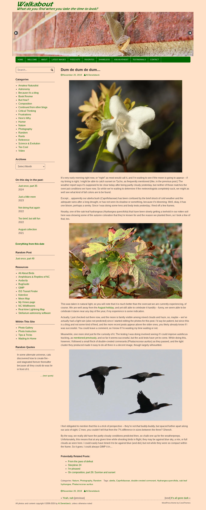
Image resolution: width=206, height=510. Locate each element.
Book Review (25, 96)
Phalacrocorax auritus (82, 484)
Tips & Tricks (25, 335)
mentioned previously (85, 338)
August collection (27, 229)
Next (189, 33)
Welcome (32, 60)
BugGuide (23, 284)
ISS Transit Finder (28, 291)
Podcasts (75, 60)
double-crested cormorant (143, 481)
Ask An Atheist (121, 60)
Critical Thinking (27, 111)
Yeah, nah (68, 498)
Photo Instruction (27, 331)
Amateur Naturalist (28, 85)
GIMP (21, 287)
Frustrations (24, 114)
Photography (86, 481)
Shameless (104, 60)
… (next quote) (46, 376)
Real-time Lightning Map (31, 309)
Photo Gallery (25, 327)
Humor (22, 121)
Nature (75, 481)
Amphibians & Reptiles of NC (34, 277)
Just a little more (27, 197)
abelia (112, 481)
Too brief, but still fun (29, 218)
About (44, 60)
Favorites (89, 60)
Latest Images (59, 60)
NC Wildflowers (26, 306)
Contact (154, 60)
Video (21, 150)
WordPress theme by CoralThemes (176, 503)
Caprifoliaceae (123, 481)
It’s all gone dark (180, 498)
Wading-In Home (27, 338)
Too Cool (23, 147)
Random (97, 481)
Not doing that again (29, 207)
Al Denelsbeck (93, 75)
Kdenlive (23, 295)
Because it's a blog (28, 92)
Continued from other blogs (32, 107)
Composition (25, 103)
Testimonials (139, 60)
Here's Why (24, 118)
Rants (21, 136)
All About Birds (26, 273)
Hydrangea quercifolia (167, 481)
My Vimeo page (26, 302)
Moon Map (24, 298)
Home (20, 60)
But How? (23, 100)
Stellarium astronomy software (34, 313)
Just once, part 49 (25, 258)
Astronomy (24, 89)
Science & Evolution (29, 143)
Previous (16, 33)
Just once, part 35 (27, 186)
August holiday (106, 307)
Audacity (23, 280)
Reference (24, 140)
